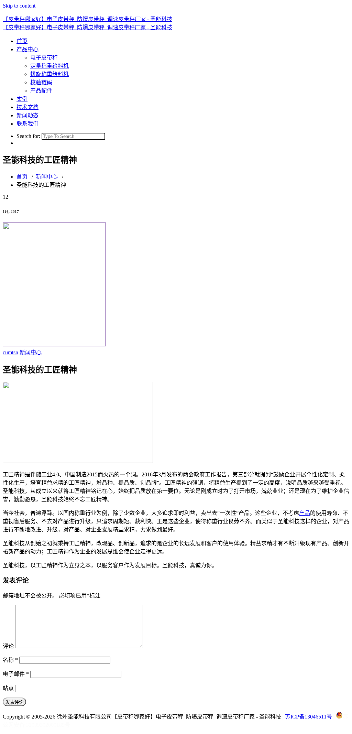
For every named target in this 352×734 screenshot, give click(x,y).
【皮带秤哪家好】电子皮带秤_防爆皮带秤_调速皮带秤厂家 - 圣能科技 (87, 19)
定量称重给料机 (49, 66)
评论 (8, 646)
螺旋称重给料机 (49, 74)
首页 (22, 41)
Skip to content (19, 6)
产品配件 (41, 91)
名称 (10, 660)
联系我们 (27, 124)
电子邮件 (16, 674)
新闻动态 (27, 115)
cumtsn (10, 352)
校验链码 (41, 82)
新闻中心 (47, 177)
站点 (8, 688)
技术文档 (27, 107)
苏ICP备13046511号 (308, 717)
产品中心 (27, 49)
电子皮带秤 (44, 58)
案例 (22, 99)
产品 (304, 513)
